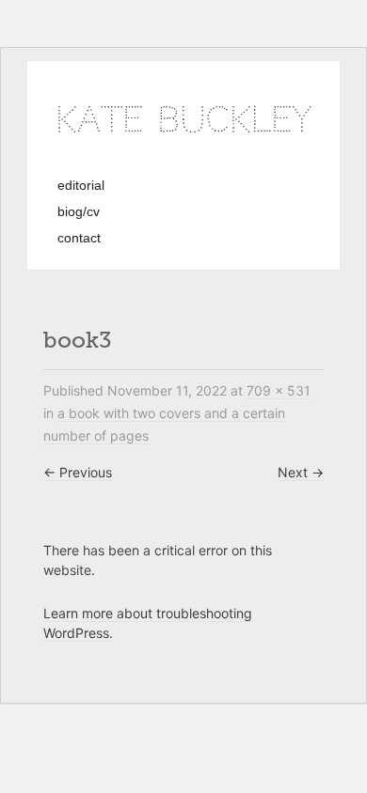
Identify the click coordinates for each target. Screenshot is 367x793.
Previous (77, 472)
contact (79, 237)
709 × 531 (279, 390)
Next (301, 472)
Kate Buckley (183, 120)
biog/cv (78, 211)
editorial (80, 185)
